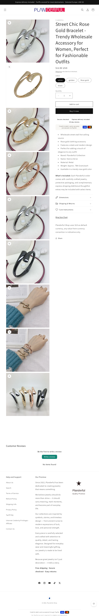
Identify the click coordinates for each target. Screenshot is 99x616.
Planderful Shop (52, 603)
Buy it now (74, 111)
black (60, 86)
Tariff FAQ (9, 515)
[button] (5, 9)
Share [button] (60, 238)
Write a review (49, 457)
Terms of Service (12, 493)
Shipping (59, 71)
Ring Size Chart (61, 217)
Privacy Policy (11, 510)
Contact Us (10, 529)
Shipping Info (11, 504)
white (60, 80)
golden (72, 80)
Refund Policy (11, 499)
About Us (9, 482)
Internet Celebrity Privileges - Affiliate (17, 522)
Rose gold (85, 80)
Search (8, 488)
